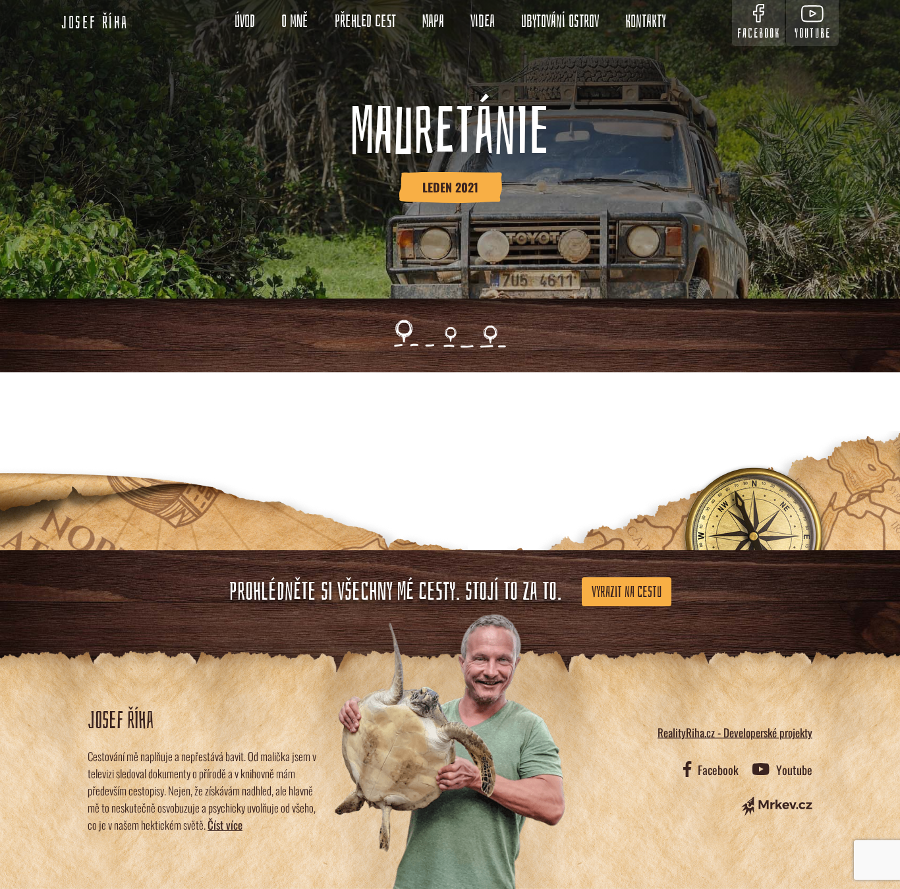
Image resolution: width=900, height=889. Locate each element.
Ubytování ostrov (560, 22)
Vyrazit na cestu (626, 592)
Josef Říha (94, 23)
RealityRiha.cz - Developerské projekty (735, 732)
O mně (294, 22)
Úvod (245, 22)
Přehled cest (365, 22)
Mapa (433, 22)
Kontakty (645, 22)
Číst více (225, 825)
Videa (482, 22)
